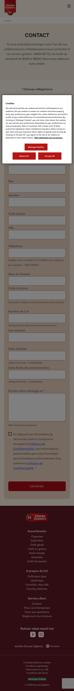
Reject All (24, 156)
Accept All (50, 156)
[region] (37, 129)
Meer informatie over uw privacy (48, 138)
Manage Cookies (36, 147)
